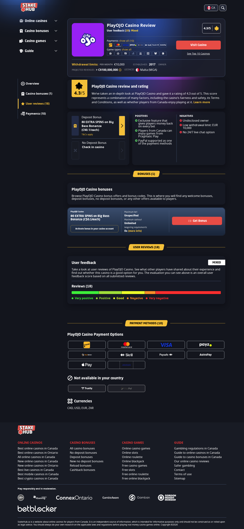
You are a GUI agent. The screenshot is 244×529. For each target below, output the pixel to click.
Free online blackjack (136, 478)
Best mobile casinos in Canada (38, 474)
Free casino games (134, 465)
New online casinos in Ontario (38, 465)
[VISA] (166, 345)
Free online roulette (135, 474)
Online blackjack (133, 461)
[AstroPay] (206, 355)
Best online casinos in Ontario (38, 452)
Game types (119, 49)
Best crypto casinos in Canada (38, 478)
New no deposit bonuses (86, 461)
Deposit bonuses (81, 457)
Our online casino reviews (191, 461)
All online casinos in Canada (36, 457)
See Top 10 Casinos (198, 54)
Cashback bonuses (82, 470)
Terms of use (183, 474)
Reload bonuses (80, 465)
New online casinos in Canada (38, 461)
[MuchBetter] (87, 355)
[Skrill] (126, 355)
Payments (120, 41)
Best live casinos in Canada (36, 470)
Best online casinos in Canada (38, 448)
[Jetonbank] (126, 365)
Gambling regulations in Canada (196, 448)
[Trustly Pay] (87, 388)
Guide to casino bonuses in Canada (198, 457)
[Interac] (87, 345)
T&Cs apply (87, 134)
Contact (179, 470)
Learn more (201, 102)
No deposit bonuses (83, 452)
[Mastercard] (126, 345)
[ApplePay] (87, 365)
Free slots (128, 470)
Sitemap (179, 478)
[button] (120, 69)
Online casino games (136, 448)
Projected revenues (83, 70)
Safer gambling (184, 465)
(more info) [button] (135, 230)
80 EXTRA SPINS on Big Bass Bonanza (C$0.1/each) (90, 217)
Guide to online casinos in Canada (197, 452)
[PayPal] (126, 388)
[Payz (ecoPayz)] (206, 345)
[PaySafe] (166, 355)
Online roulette (132, 457)
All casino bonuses (82, 448)
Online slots (130, 452)
